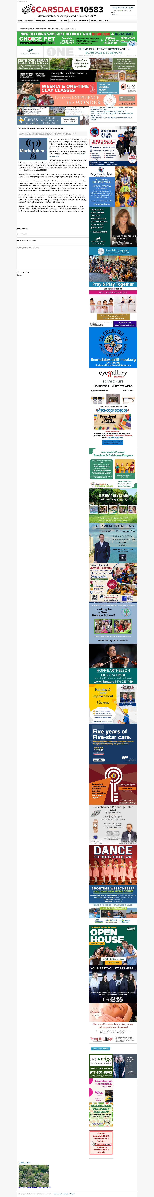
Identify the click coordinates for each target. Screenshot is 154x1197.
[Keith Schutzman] (77, 64)
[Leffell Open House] (113, 945)
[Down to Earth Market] (101, 1114)
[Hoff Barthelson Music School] (113, 663)
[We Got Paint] (113, 704)
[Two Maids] (101, 1090)
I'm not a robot (24, 273)
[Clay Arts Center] (77, 88)
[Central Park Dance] (113, 307)
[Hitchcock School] (113, 428)
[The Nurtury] (77, 100)
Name (21, 234)
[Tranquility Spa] (113, 1023)
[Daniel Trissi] (113, 824)
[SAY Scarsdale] (113, 784)
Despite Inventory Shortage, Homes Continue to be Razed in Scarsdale (111, 119)
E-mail (26, 240)
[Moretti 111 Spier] (53, 111)
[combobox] (122, 15)
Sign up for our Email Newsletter (122, 8)
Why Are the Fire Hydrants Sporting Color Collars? (108, 111)
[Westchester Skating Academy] (113, 146)
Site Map (72, 1194)
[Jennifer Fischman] (113, 227)
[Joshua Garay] (113, 543)
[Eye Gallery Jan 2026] (113, 388)
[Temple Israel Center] (113, 583)
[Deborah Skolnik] (101, 1066)
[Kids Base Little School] (113, 468)
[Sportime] (113, 905)
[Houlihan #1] (77, 52)
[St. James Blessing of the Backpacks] (113, 186)
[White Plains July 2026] (113, 744)
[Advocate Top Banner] (53, 120)
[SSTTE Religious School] (113, 623)
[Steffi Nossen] (113, 865)
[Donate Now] (101, 1142)
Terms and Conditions (61, 1194)
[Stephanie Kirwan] (125, 1066)
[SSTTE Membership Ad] (113, 267)
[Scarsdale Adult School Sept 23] (113, 347)
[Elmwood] (113, 505)
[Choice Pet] (77, 38)
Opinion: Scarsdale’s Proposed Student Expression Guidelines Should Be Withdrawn (112, 108)
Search (112, 12)
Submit (19, 275)
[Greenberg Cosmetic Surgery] (113, 984)
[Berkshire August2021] (77, 76)
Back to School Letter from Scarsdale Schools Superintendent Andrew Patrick (112, 115)
